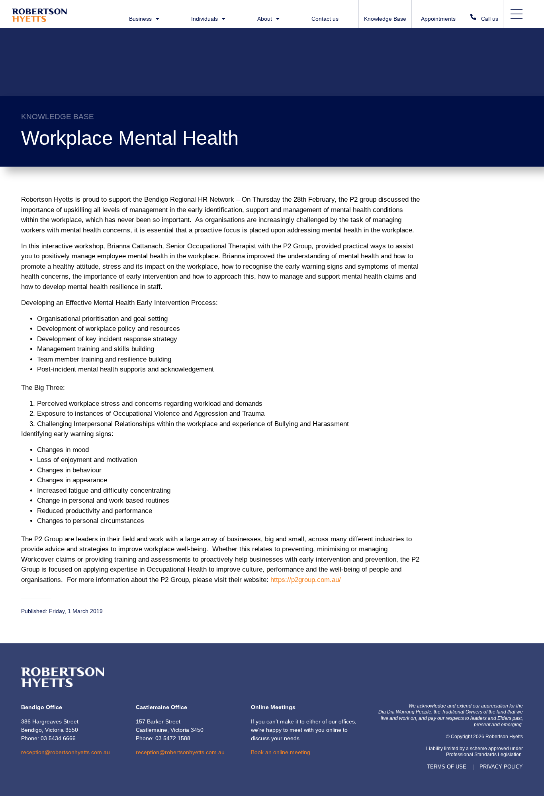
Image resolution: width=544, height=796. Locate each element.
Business (140, 19)
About (264, 19)
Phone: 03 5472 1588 (163, 738)
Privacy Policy (501, 767)
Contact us (325, 19)
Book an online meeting (280, 752)
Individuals (204, 19)
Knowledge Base (385, 19)
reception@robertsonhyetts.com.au (65, 752)
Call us (489, 19)
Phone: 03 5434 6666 (48, 738)
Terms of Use (446, 767)
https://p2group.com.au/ (305, 580)
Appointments (438, 19)
